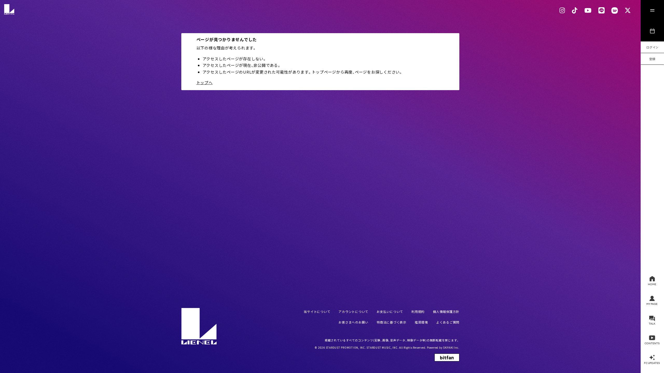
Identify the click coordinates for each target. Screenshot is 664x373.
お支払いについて (390, 311)
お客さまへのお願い (353, 322)
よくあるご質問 (447, 322)
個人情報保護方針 (446, 311)
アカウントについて (353, 311)
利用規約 (418, 311)
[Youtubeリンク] (588, 10)
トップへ (204, 82)
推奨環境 (421, 322)
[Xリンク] (628, 10)
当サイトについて (317, 311)
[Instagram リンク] (562, 10)
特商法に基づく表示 (391, 322)
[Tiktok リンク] (575, 10)
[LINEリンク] (601, 10)
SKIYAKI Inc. (451, 347)
